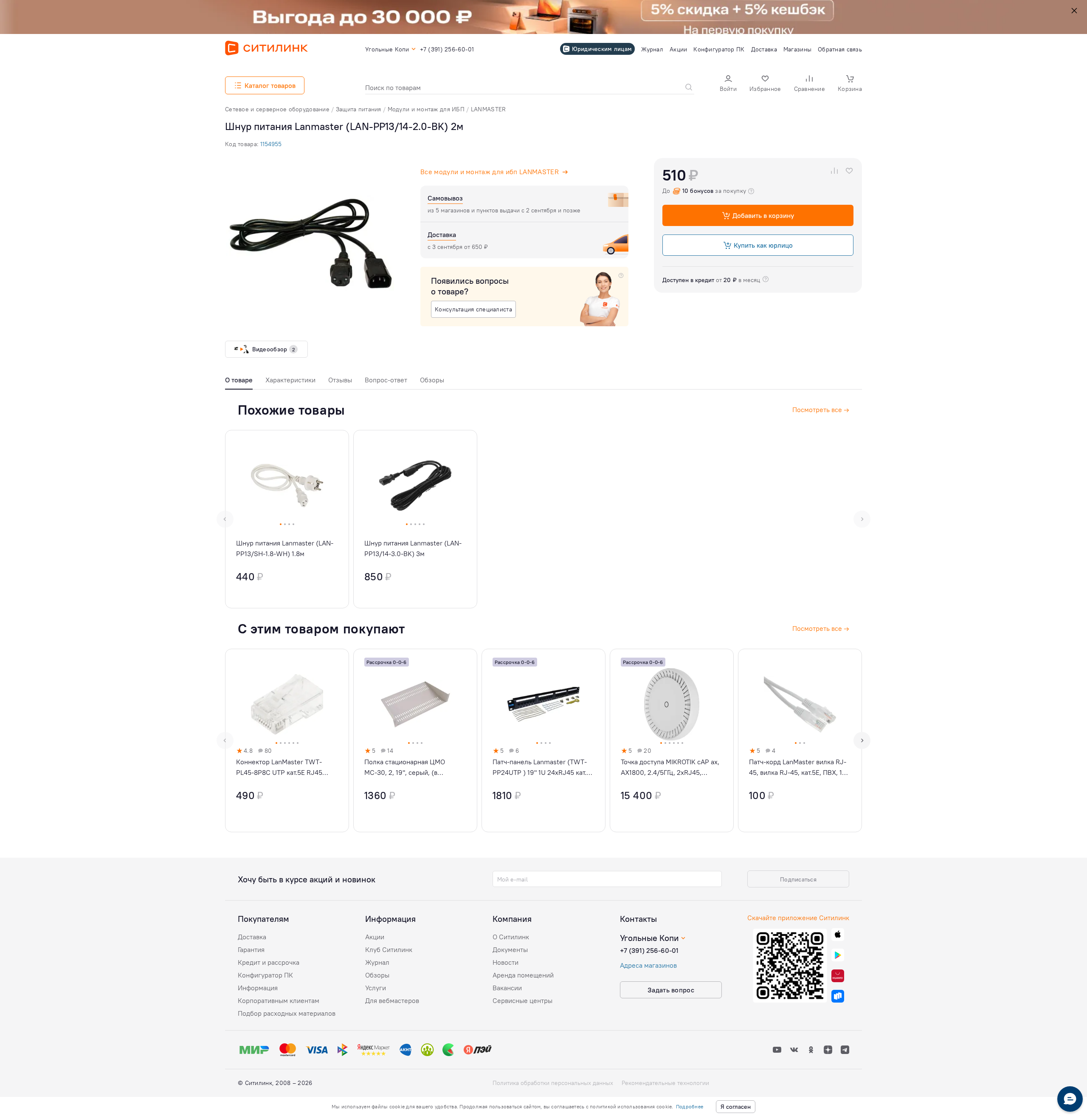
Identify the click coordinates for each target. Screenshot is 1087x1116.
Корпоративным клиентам (278, 1000)
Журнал (377, 962)
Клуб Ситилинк (388, 949)
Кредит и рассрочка (268, 962)
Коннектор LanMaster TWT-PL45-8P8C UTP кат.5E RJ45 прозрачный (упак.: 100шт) (279, 767)
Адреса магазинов (648, 965)
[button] (728, 84)
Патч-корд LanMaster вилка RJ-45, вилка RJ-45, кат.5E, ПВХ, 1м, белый (798, 767)
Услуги (375, 987)
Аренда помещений (523, 975)
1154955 (271, 144)
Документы (510, 949)
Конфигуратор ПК (265, 975)
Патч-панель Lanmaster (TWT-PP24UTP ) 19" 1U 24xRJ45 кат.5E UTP (543, 767)
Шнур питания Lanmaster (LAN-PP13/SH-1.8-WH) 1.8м (284, 548)
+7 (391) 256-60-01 (649, 950)
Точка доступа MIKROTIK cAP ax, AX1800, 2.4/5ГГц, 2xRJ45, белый (670, 767)
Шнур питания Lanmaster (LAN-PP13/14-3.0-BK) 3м (413, 548)
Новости (505, 962)
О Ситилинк (511, 936)
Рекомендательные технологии (665, 1083)
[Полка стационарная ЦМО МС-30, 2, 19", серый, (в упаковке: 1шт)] (415, 740)
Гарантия (251, 949)
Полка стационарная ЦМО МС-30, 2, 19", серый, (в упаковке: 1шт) (404, 767)
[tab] (239, 382)
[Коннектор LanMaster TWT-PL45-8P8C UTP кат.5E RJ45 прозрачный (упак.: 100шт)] (287, 740)
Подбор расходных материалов (286, 1013)
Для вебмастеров (392, 1000)
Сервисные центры (522, 1000)
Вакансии (507, 987)
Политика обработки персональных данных (553, 1083)
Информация (258, 987)
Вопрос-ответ (386, 380)
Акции (374, 936)
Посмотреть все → (820, 628)
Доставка (252, 936)
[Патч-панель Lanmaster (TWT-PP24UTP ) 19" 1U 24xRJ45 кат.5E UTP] (543, 740)
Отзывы (340, 380)
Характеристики (290, 380)
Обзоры (432, 380)
